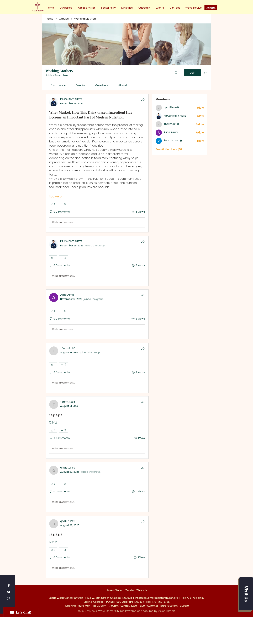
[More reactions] (63, 204)
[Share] (143, 99)
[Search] (176, 72)
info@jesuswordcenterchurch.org (156, 598)
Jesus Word (115, 590)
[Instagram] (9, 598)
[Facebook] (9, 586)
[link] (58, 85)
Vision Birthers (166, 611)
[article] (97, 163)
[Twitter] (9, 592)
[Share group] (205, 73)
